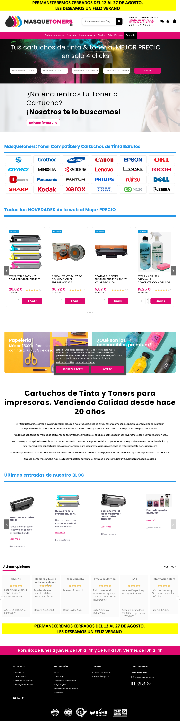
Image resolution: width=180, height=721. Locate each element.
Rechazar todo (72, 369)
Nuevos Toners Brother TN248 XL (111, 512)
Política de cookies (65, 362)
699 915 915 (148, 22)
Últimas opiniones (17, 566)
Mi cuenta (19, 672)
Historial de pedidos (24, 680)
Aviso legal (59, 676)
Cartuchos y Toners (103, 672)
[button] (54, 35)
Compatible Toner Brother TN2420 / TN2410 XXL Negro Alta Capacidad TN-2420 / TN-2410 (68, 282)
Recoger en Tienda (24, 684)
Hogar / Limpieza (101, 676)
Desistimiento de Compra (66, 688)
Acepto (107, 369)
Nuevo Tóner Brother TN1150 (67, 519)
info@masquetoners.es (142, 20)
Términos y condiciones (65, 680)
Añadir (32, 301)
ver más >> (170, 566)
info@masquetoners (144, 677)
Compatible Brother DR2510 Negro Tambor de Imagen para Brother (154, 279)
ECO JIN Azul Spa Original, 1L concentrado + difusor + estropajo (111, 280)
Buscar (147, 70)
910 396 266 (135, 22)
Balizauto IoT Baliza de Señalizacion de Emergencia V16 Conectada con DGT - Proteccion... (24, 282)
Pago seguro (60, 684)
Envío (56, 672)
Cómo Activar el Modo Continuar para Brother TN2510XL (156, 515)
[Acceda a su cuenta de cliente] (168, 21)
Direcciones (20, 676)
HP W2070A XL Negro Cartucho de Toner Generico (22, 520)
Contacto (58, 692)
